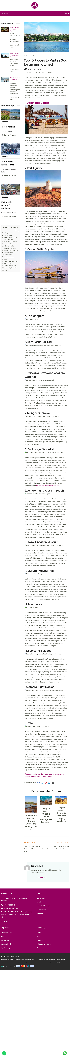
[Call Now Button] (4, 1053)
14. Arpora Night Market (10, 268)
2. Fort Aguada (7, 235)
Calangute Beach (38, 103)
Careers (40, 948)
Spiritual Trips (6, 948)
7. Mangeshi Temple (9, 248)
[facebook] (38, 783)
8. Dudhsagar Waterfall (10, 250)
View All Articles (41, 878)
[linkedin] (49, 783)
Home (39, 932)
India (4, 131)
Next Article (61, 842)
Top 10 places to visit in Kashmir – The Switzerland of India (34, 848)
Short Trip (4, 936)
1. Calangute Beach (8, 233)
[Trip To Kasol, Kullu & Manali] (10, 145)
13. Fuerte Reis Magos (9, 266)
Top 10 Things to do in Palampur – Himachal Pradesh (58, 847)
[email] (53, 783)
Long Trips (5, 940)
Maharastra (41, 898)
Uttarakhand (11, 213)
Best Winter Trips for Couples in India (14, 62)
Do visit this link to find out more (47, 486)
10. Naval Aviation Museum (8, 258)
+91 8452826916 (9, 905)
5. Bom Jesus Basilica (9, 242)
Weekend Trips (6, 932)
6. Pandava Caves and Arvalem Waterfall (9, 245)
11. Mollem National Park (10, 261)
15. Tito (4, 270)
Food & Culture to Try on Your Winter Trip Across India (15, 37)
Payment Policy (30, 960)
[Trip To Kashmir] (10, 110)
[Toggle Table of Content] (16, 230)
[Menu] (63, 13)
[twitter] (42, 783)
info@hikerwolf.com (11, 908)
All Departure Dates (44, 944)
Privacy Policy (19, 960)
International (6, 944)
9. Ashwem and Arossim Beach (7, 254)
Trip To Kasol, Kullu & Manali (7, 163)
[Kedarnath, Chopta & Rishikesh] (10, 185)
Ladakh (39, 902)
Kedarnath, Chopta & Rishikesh (6, 205)
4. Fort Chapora (7, 239)
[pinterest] (46, 783)
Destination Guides (30, 56)
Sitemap (52, 960)
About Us (40, 940)
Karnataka (40, 914)
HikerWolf (16, 956)
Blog (38, 936)
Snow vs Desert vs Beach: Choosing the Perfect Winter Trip (15, 89)
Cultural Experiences (13, 29)
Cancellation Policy (7, 960)
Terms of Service (42, 960)
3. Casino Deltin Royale (9, 237)
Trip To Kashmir (8, 127)
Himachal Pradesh (9, 169)
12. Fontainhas (6, 263)
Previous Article (32, 842)
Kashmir (10, 131)
